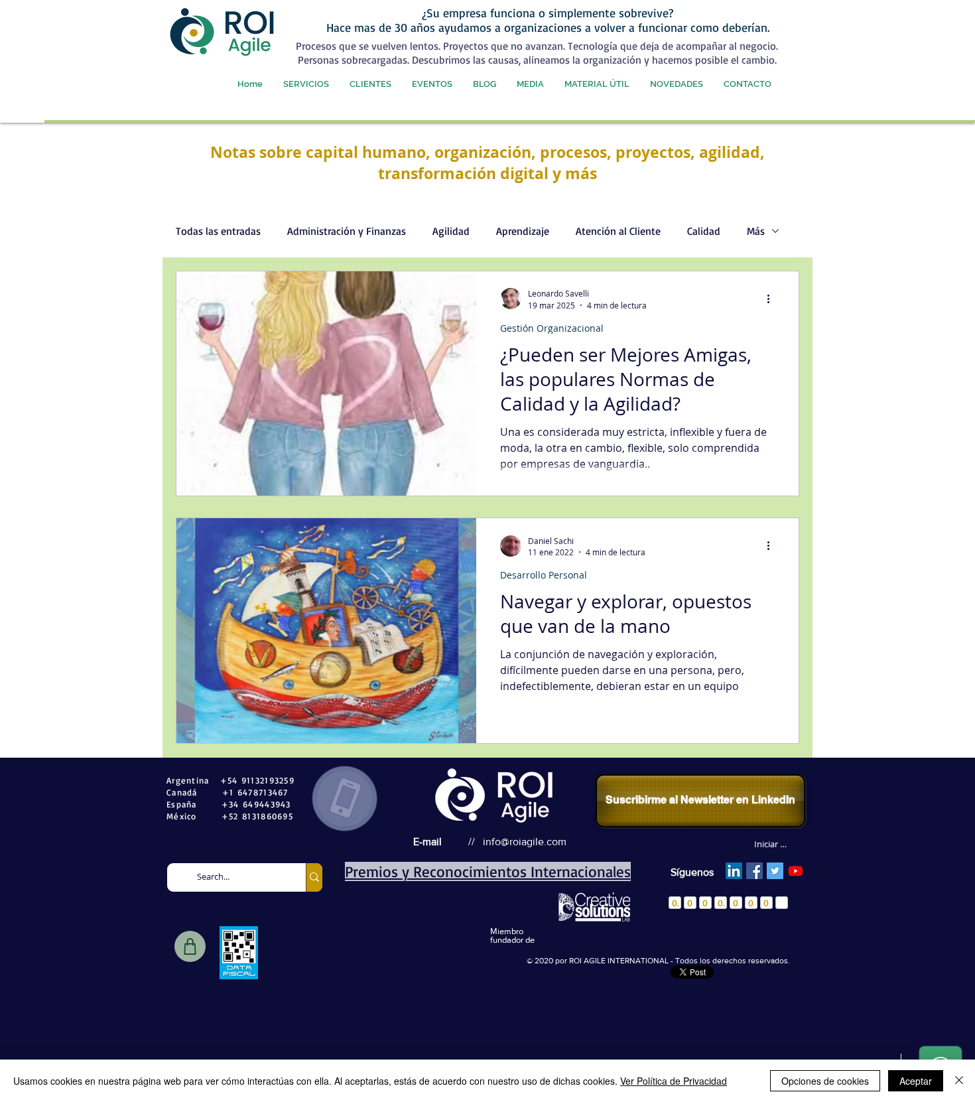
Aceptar (915, 1080)
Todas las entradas (218, 231)
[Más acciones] (773, 299)
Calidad (703, 231)
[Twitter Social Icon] (775, 870)
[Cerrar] (959, 1080)
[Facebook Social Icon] (754, 870)
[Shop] (190, 946)
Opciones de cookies (825, 1080)
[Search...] (314, 877)
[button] (306, 84)
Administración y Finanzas (346, 231)
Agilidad (451, 231)
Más (756, 231)
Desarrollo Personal (543, 575)
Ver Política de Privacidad (673, 1080)
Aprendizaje (522, 231)
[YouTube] (795, 870)
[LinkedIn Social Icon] (734, 870)
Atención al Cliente (618, 231)
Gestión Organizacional (552, 328)
